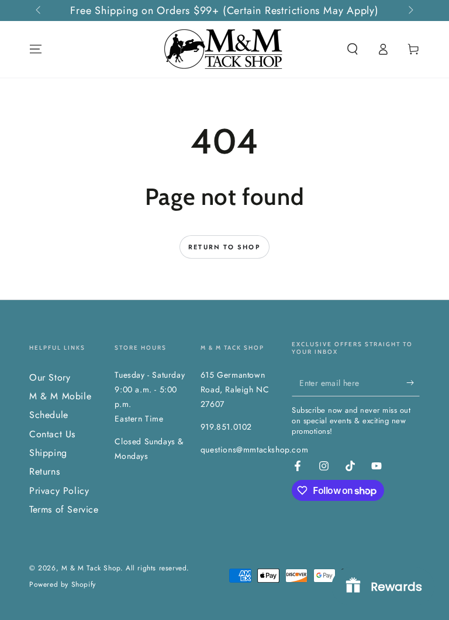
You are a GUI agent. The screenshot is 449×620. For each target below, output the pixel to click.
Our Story (49, 377)
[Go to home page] (224, 49)
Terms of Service (64, 509)
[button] (352, 49)
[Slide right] (410, 10)
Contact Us (52, 434)
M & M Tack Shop (90, 568)
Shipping (48, 452)
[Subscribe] (413, 383)
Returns (44, 471)
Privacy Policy (59, 490)
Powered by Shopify (62, 585)
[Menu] (35, 49)
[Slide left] (39, 10)
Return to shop (224, 247)
